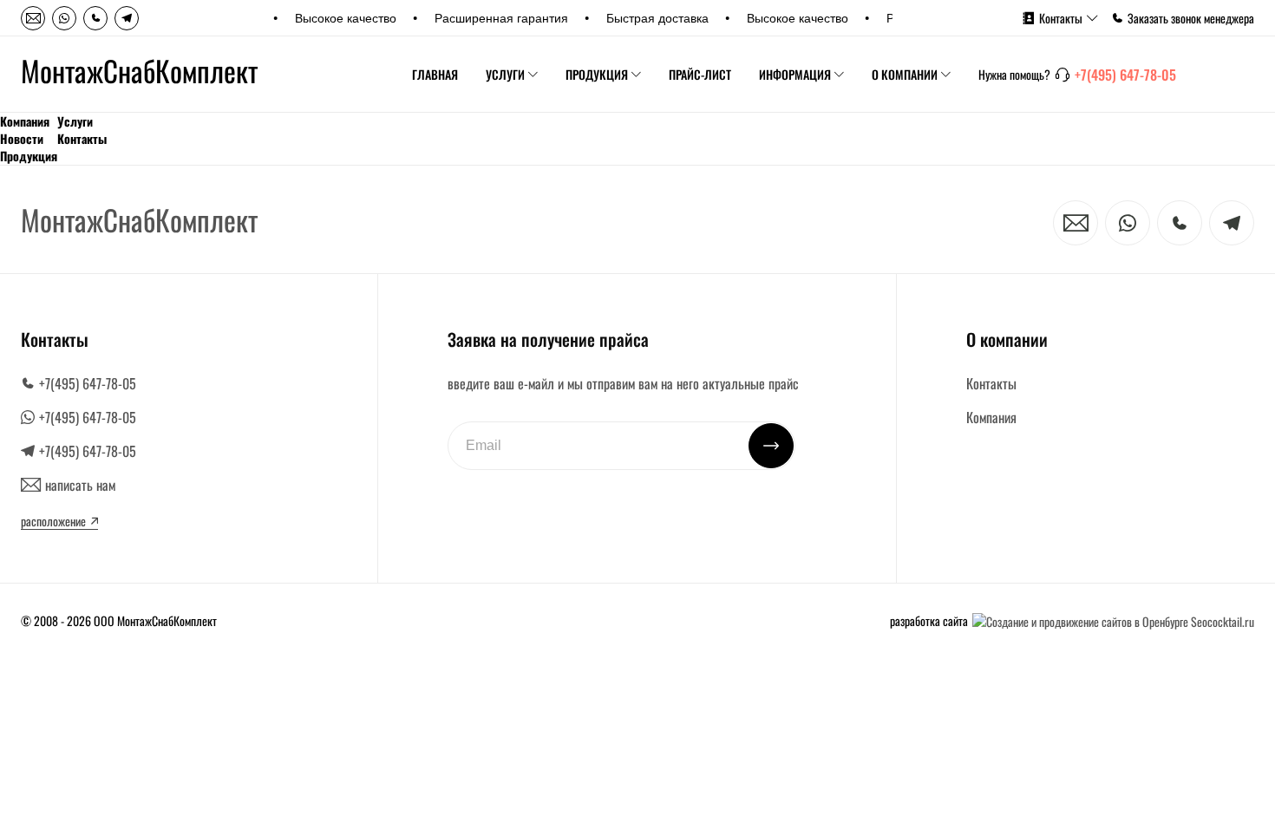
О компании (905, 74)
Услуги (505, 74)
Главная (435, 74)
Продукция (597, 74)
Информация (795, 74)
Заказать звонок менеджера (1191, 18)
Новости (21, 138)
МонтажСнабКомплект (139, 71)
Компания (24, 121)
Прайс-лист (700, 74)
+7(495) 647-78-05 (1125, 75)
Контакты (1060, 18)
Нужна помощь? (1014, 74)
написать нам (80, 484)
